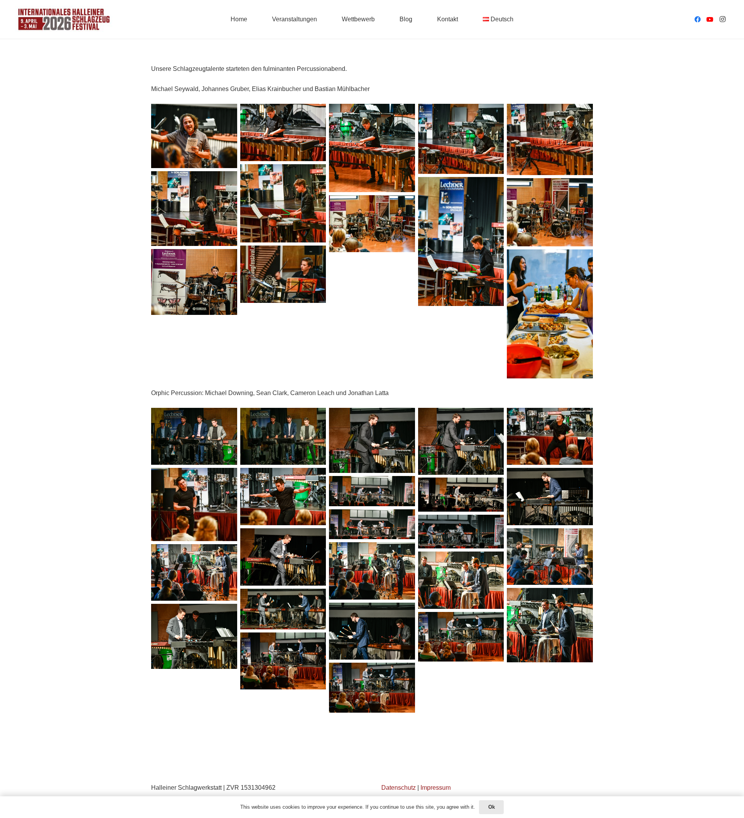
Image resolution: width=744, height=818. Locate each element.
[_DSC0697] (461, 241)
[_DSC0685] (194, 136)
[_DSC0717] (461, 636)
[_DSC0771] (549, 436)
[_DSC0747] (461, 531)
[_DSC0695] (194, 208)
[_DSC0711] (194, 281)
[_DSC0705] (372, 224)
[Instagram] (722, 19)
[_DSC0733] (372, 571)
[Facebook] (697, 19)
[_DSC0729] (461, 580)
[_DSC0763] (283, 496)
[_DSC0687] (372, 148)
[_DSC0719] (194, 636)
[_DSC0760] (549, 496)
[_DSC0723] (283, 609)
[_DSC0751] (372, 524)
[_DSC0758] (372, 491)
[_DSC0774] (461, 441)
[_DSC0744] (283, 557)
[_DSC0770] (194, 504)
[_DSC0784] (194, 436)
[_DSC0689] (461, 138)
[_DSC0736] (549, 556)
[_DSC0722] (372, 631)
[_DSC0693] (283, 203)
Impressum (435, 787)
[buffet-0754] (549, 314)
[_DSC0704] (549, 212)
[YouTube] (710, 19)
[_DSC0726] (549, 625)
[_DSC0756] (461, 494)
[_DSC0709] (283, 274)
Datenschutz (398, 787)
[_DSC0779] (283, 436)
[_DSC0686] (283, 132)
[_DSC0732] (194, 572)
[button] (517, 19)
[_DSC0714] (372, 687)
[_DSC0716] (283, 661)
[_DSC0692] (549, 139)
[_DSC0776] (372, 440)
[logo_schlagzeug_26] (64, 19)
